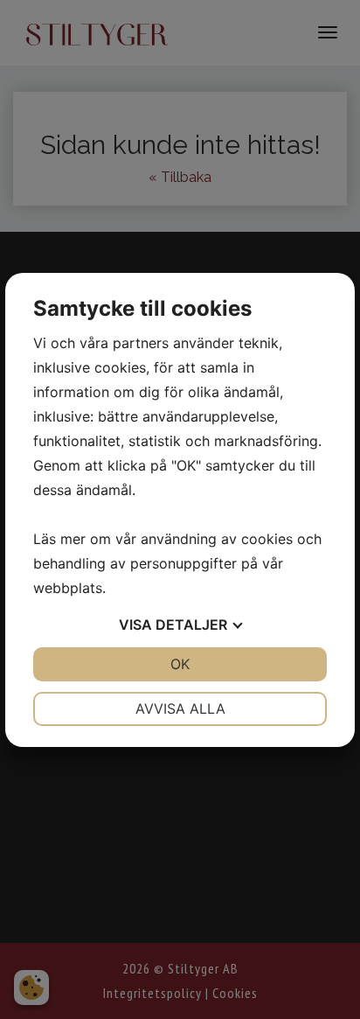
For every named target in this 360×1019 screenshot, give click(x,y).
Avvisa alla (180, 708)
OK (180, 664)
